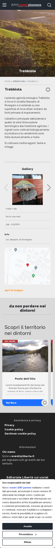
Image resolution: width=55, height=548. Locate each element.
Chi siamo (8, 451)
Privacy (9, 425)
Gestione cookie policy (20, 433)
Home (8, 81)
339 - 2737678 (13, 224)
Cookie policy (14, 429)
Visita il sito (11, 209)
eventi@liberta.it (22, 456)
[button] (49, 187)
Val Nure (11, 402)
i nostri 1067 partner (20, 487)
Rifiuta (27, 542)
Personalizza (26, 534)
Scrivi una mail (13, 216)
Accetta (28, 526)
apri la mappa (14, 290)
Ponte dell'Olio (25, 378)
